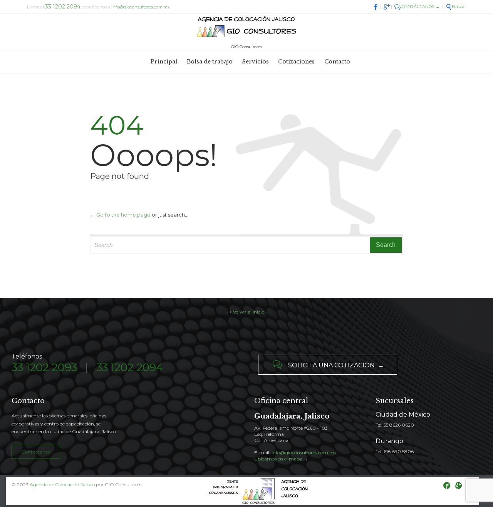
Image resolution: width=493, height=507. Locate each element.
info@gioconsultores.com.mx (140, 7)
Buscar (456, 6)
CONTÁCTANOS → (417, 6)
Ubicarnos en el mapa (278, 459)
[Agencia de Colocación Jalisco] (246, 27)
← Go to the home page (120, 215)
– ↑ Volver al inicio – (247, 312)
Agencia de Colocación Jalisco (62, 484)
